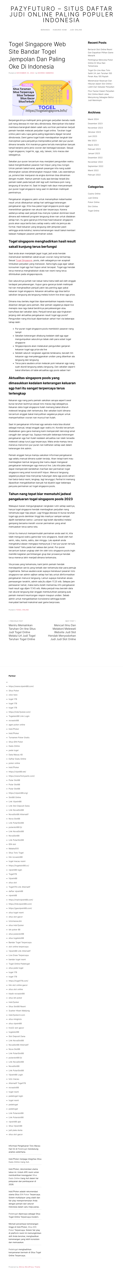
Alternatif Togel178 (17, 1083)
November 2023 (95, 128)
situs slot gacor (16, 917)
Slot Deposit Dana (17, 1036)
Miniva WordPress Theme (29, 1267)
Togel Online (22, 610)
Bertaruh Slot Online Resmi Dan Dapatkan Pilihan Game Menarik (100, 52)
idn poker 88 (14, 929)
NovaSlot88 (14, 835)
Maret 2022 (93, 170)
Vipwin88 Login (16, 1074)
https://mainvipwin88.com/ (21, 900)
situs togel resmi (16, 912)
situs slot (13, 882)
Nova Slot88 (14, 818)
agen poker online (17, 724)
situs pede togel (16, 968)
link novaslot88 (16, 857)
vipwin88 (13, 895)
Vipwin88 (13, 878)
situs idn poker (15, 998)
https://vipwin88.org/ (18, 793)
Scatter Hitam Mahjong (19, 1010)
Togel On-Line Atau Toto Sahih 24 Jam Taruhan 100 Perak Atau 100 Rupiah (100, 73)
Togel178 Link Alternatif (19, 887)
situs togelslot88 (16, 938)
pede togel (13, 750)
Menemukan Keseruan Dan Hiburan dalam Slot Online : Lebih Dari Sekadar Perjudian (101, 84)
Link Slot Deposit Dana (19, 806)
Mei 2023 (92, 140)
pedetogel (13, 1104)
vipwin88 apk (15, 1121)
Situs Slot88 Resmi (17, 1006)
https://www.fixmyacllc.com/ (22, 776)
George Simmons (46, 73)
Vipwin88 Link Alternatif (20, 951)
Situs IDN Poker (16, 742)
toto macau (14, 1079)
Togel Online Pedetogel (19, 964)
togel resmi (14, 1092)
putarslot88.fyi (15, 827)
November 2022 (95, 162)
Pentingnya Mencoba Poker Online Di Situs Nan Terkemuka (100, 63)
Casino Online (94, 193)
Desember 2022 (95, 157)
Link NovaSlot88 (16, 810)
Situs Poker (14, 690)
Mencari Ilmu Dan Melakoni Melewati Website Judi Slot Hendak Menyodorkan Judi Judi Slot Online (62, 630)
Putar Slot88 (14, 780)
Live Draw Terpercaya (19, 955)
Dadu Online (14, 746)
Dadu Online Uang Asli (19, 1162)
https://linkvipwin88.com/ (20, 904)
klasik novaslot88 (17, 993)
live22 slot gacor (16, 1028)
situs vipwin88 (15, 1023)
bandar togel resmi (17, 959)
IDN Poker (24, 1194)
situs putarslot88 (16, 934)
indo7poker (14, 1002)
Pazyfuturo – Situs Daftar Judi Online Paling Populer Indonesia (61, 14)
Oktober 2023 (94, 132)
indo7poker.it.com (17, 1015)
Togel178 (13, 874)
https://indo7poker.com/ (20, 712)
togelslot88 (14, 1032)
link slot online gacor (18, 985)
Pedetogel (22, 1149)
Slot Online (93, 206)
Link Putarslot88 (16, 1113)
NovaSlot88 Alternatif (18, 814)
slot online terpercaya (18, 946)
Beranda (45, 30)
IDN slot (12, 844)
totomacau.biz (15, 921)
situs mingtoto (15, 1019)
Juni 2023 (92, 136)
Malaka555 (14, 848)
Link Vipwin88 (15, 801)
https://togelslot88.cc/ (19, 865)
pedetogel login (16, 1096)
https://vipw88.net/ (17, 771)
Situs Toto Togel (16, 853)
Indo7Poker (14, 729)
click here (13, 695)
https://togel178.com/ (18, 981)
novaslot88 (14, 720)
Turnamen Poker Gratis (19, 737)
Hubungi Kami (60, 30)
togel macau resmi (17, 861)
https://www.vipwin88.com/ (21, 686)
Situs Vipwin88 (15, 1126)
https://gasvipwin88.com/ (20, 908)
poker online (14, 763)
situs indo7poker (16, 925)
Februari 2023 (94, 149)
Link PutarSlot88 (16, 823)
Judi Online (76, 30)
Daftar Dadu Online (17, 759)
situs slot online (16, 989)
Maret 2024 (93, 119)
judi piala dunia (15, 1130)
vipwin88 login (15, 870)
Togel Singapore (24, 260)
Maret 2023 (93, 145)
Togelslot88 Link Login (19, 716)
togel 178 (13, 699)
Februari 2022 (94, 175)
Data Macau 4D (16, 754)
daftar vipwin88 (16, 891)
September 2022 (95, 166)
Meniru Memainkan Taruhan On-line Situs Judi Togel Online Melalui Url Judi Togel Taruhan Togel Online (22, 630)
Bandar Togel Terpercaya (20, 942)
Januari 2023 (94, 153)
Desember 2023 (95, 123)
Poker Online (93, 202)
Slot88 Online (15, 797)
